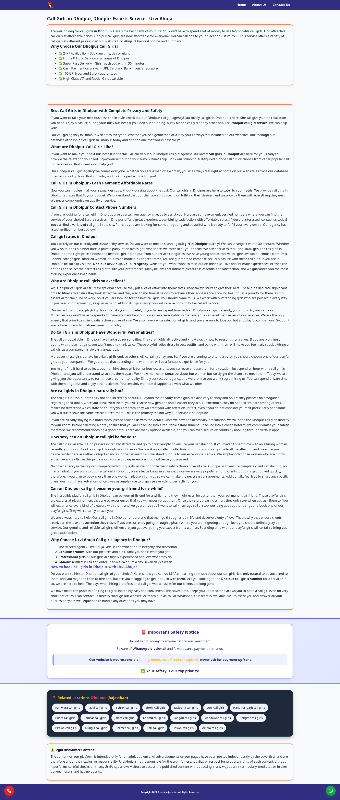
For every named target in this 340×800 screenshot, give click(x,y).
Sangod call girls (185, 718)
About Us (259, 5)
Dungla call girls (96, 728)
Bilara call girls (65, 718)
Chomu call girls (154, 718)
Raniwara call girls (67, 707)
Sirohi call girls (155, 707)
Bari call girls (155, 728)
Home (241, 5)
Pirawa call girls (66, 728)
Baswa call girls (183, 728)
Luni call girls (216, 707)
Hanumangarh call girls (249, 707)
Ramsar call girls (95, 718)
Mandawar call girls (217, 718)
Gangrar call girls (251, 718)
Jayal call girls (98, 707)
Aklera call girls (212, 728)
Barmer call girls (127, 728)
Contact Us (281, 5)
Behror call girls (126, 707)
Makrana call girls (186, 707)
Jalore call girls (124, 718)
